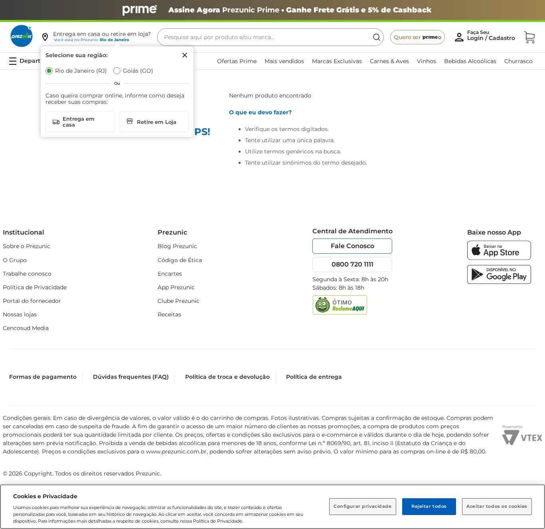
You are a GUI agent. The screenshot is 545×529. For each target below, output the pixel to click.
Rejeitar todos (429, 506)
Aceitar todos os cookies (496, 506)
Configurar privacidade (363, 506)
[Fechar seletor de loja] (184, 55)
